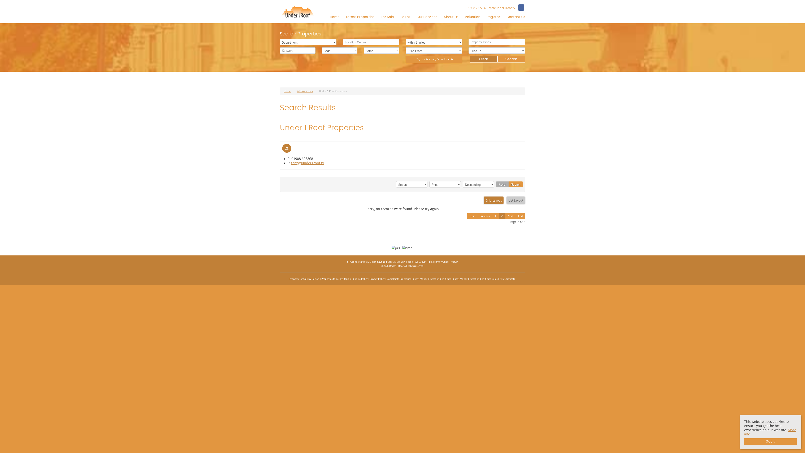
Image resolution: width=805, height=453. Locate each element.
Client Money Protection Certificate (432, 278)
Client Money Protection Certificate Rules (475, 278)
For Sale (387, 17)
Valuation (472, 17)
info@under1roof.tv (447, 261)
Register (493, 17)
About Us (451, 17)
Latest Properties (360, 17)
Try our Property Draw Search (434, 59)
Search (511, 59)
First (472, 216)
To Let (405, 17)
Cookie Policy (360, 278)
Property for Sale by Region (304, 278)
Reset (502, 184)
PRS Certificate (507, 278)
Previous (485, 216)
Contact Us (515, 17)
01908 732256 (419, 261)
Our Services (427, 17)
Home (335, 17)
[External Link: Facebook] (521, 8)
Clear (483, 59)
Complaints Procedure (399, 278)
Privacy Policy (377, 278)
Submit (515, 184)
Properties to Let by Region (336, 278)
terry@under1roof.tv (307, 163)
